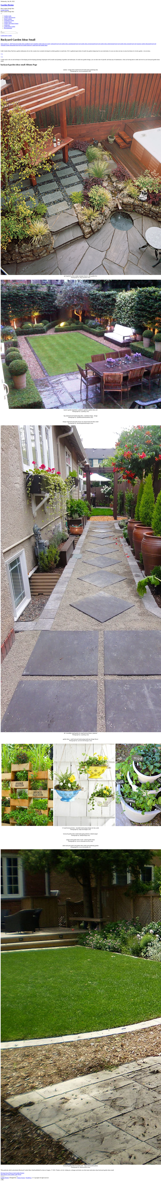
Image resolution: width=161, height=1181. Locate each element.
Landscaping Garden (9, 26)
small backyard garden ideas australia (63, 43)
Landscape (7, 25)
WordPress (28, 1177)
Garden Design (7, 5)
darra (2, 43)
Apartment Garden (9, 20)
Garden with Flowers (9, 17)
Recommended (8, 28)
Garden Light (7, 16)
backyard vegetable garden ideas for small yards (40, 43)
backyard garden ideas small (20, 43)
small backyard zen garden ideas (21, 45)
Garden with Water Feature (11, 23)
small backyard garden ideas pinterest (102, 43)
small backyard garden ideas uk (120, 43)
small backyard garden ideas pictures (82, 43)
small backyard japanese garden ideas (138, 43)
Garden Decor (8, 22)
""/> (2, 54)
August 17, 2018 (7, 43)
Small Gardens (8, 19)
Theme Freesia (21, 1177)
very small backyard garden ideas (38, 45)
